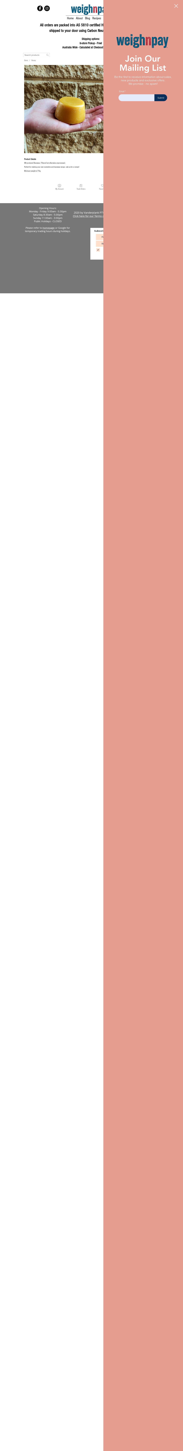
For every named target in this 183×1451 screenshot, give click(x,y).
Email (121, 91)
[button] (176, 6)
